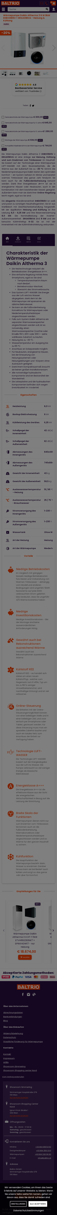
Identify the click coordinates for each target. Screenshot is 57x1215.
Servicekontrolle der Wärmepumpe (19, 117)
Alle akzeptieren (38, 1203)
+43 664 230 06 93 (43, 1154)
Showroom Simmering (14, 1066)
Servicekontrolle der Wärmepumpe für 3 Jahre (23, 123)
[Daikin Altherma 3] (28, 48)
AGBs (6, 1062)
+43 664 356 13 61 (43, 1150)
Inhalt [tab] (39, 242)
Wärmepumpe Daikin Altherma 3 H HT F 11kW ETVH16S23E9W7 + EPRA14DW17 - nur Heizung (24, 940)
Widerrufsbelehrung (13, 1033)
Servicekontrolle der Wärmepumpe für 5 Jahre (23, 131)
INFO (37, 904)
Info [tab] (7, 242)
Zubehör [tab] (28, 242)
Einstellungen (18, 1203)
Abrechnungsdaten (13, 1012)
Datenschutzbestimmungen (28, 1210)
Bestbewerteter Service (28, 88)
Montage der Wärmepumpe (16, 140)
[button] (54, 48)
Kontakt (7, 1054)
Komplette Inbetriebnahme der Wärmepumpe (23, 146)
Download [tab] (18, 242)
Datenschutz (9, 1037)
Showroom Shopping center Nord (20, 1070)
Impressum (9, 1058)
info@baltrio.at (44, 1158)
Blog (5, 1020)
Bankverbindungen (12, 1016)
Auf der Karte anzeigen (19, 1098)
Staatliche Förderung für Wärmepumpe (23, 1041)
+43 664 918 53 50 (43, 1147)
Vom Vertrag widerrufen (13, 1077)
